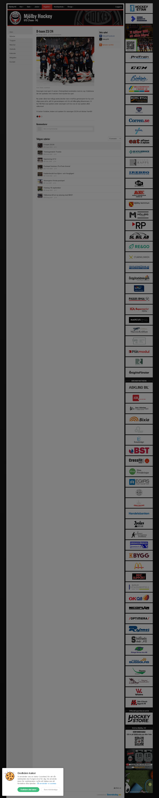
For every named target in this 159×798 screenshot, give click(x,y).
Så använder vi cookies (46, 783)
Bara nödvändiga (50, 789)
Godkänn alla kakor (28, 789)
